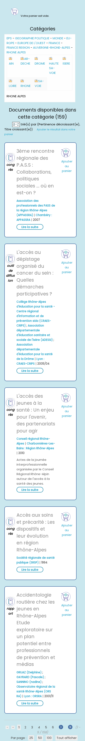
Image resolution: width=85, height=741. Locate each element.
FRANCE (54, 43)
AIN (11, 63)
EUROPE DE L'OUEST (31, 43)
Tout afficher (67, 738)
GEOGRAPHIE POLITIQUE (32, 38)
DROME (40, 63)
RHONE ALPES (16, 52)
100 (49, 738)
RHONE (26, 86)
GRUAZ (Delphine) (29, 672)
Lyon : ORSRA (33, 696)
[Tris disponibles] (16, 124)
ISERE (66, 63)
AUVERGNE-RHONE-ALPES (51, 47)
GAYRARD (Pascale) (30, 677)
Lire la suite (29, 227)
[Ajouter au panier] (66, 153)
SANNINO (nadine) (29, 682)
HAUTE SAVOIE (54, 68)
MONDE (58, 38)
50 (40, 738)
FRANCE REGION (18, 47)
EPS (9, 38)
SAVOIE (39, 83)
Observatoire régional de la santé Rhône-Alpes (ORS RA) (36, 691)
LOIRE (13, 86)
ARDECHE (25, 61)
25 (31, 738)
